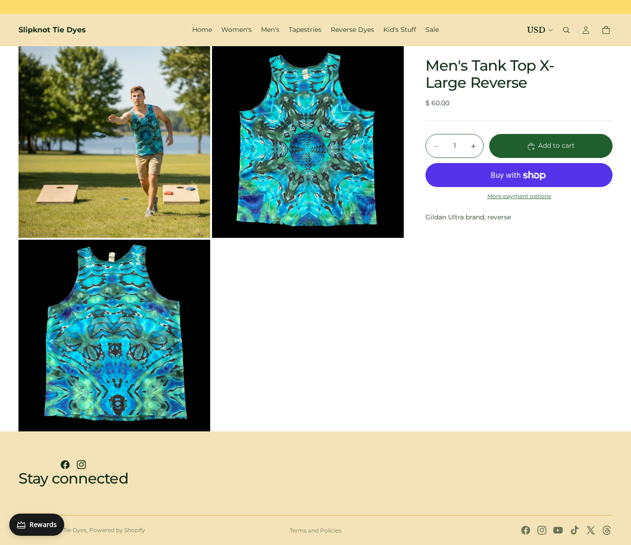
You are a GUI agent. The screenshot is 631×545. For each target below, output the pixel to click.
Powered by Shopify (117, 530)
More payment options (519, 196)
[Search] (566, 30)
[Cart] (606, 30)
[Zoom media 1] (114, 142)
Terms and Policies (315, 530)
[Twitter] (590, 530)
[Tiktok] (574, 530)
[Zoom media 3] (114, 335)
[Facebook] (65, 464)
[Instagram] (81, 464)
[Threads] (607, 530)
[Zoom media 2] (308, 142)
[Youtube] (558, 530)
